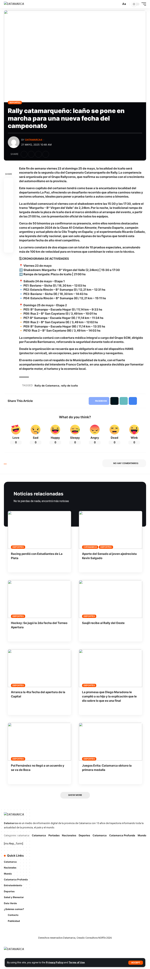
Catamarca (90, 547)
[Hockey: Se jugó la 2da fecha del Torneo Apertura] (39, 599)
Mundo (142, 835)
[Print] (45, 154)
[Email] (8, 220)
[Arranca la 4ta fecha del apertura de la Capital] (39, 668)
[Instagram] (98, 858)
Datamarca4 (33, 139)
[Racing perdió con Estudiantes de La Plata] (39, 530)
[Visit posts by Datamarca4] (14, 142)
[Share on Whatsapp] (8, 201)
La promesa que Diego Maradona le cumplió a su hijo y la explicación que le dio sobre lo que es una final (109, 696)
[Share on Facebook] (24, 154)
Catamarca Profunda (122, 835)
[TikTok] (81, 865)
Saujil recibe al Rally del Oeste (103, 623)
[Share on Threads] (8, 210)
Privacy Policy (54, 962)
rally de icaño (69, 385)
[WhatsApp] (87, 865)
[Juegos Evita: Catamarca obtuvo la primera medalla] (110, 742)
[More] (53, 154)
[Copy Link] (38, 154)
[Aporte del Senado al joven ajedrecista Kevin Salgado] (110, 530)
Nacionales (69, 835)
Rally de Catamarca (47, 385)
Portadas (54, 835)
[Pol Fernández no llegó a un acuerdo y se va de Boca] (39, 742)
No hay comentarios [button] (125, 463)
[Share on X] (31, 154)
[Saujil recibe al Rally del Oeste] (110, 599)
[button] (135, 963)
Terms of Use (77, 962)
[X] (87, 858)
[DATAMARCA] (14, 4)
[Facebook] (81, 858)
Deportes (15, 102)
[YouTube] (92, 858)
